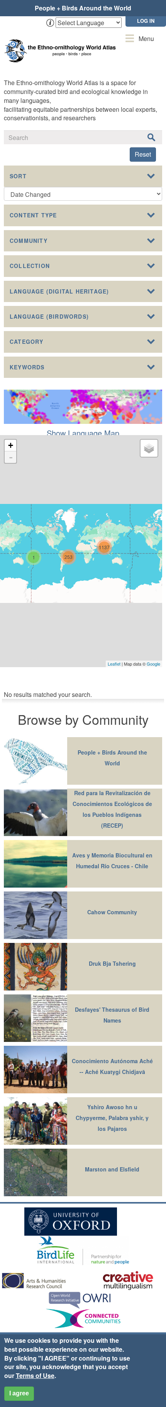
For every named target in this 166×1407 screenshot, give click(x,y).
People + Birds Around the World (83, 7)
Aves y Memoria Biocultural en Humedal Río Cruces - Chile (112, 860)
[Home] (62, 43)
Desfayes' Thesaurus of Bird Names (112, 1015)
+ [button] (10, 445)
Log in (145, 20)
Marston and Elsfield (112, 1169)
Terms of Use (35, 1375)
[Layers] (149, 448)
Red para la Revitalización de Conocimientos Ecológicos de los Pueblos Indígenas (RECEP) (112, 809)
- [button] (11, 457)
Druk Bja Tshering (112, 963)
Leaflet (114, 664)
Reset (143, 154)
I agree (19, 1393)
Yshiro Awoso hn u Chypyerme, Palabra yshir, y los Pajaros (112, 1117)
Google (153, 664)
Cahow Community (112, 912)
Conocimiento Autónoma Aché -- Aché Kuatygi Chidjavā (112, 1066)
